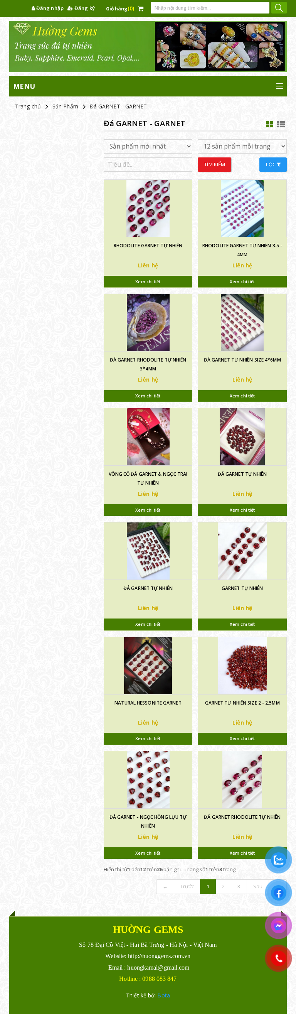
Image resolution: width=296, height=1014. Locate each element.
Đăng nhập (49, 8)
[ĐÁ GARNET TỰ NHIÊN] (242, 436)
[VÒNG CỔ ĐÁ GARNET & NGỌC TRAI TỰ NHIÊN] (148, 436)
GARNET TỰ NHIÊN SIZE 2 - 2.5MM (242, 703)
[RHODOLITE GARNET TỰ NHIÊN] (148, 208)
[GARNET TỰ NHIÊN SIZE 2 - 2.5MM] (242, 665)
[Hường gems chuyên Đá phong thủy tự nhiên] (148, 46)
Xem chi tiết (147, 281)
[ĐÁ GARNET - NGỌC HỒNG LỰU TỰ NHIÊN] (148, 779)
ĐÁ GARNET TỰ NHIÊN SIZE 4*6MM (242, 360)
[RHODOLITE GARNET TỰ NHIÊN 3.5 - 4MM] (242, 208)
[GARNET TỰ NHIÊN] (242, 551)
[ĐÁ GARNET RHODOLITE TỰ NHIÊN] (242, 779)
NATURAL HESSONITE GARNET (147, 703)
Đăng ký (84, 8)
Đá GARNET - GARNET (118, 106)
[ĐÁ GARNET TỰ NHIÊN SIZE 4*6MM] (242, 322)
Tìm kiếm (214, 164)
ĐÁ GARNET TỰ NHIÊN (242, 474)
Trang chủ (28, 106)
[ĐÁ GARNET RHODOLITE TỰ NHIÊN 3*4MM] (148, 322)
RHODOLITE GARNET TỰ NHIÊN (148, 245)
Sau (257, 886)
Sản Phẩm (65, 106)
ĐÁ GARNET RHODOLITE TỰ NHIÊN (242, 817)
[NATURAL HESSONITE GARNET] (148, 665)
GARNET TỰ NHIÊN (242, 588)
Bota (163, 995)
